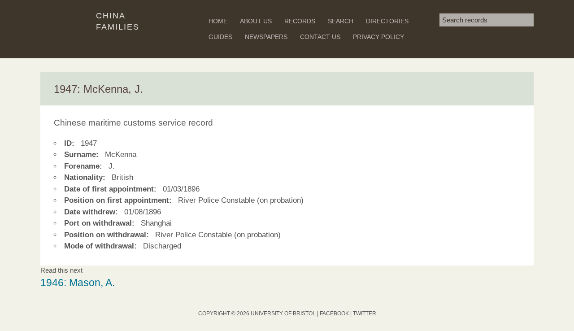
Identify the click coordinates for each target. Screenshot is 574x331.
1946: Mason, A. (77, 282)
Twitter (364, 313)
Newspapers (266, 36)
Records (299, 21)
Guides (220, 36)
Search (340, 21)
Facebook (334, 313)
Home (218, 21)
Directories (387, 21)
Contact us (320, 36)
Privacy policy (378, 36)
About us (256, 21)
